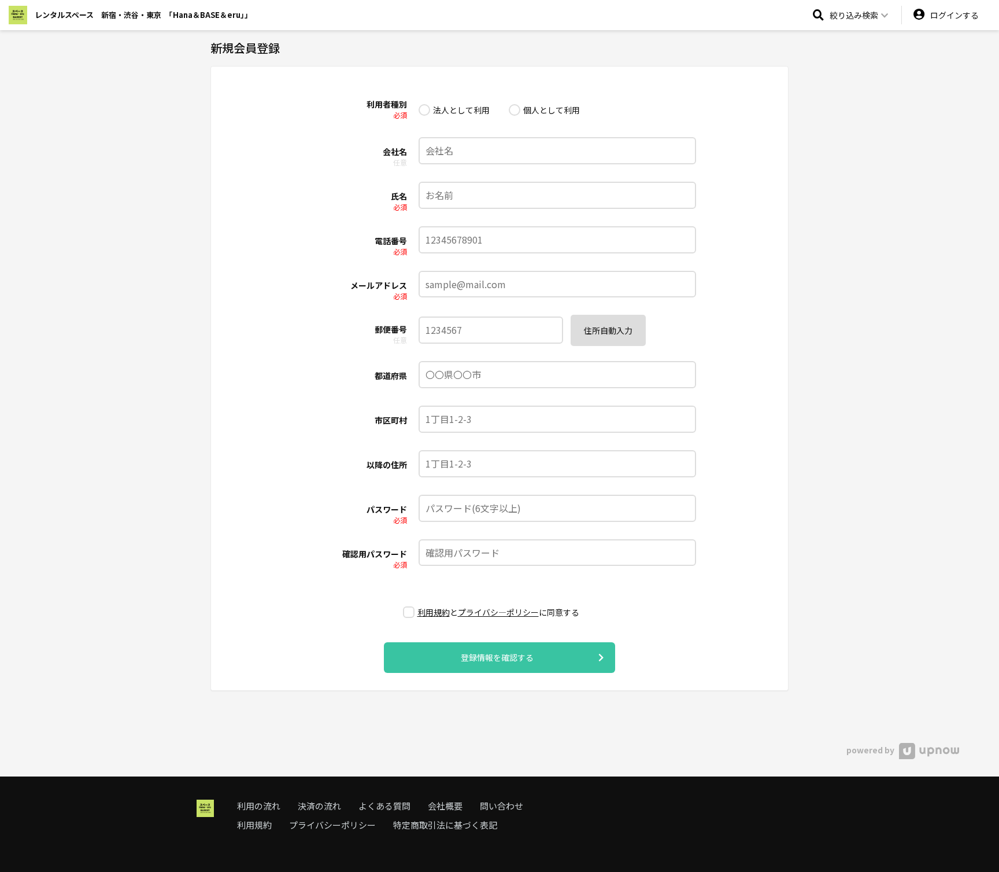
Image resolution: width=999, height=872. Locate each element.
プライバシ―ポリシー (498, 612)
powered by (871, 750)
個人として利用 (551, 110)
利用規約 (433, 612)
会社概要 (445, 806)
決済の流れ (319, 806)
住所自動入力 (608, 330)
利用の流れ (258, 806)
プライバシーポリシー (332, 825)
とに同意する (498, 612)
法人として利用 (461, 110)
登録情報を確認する (497, 657)
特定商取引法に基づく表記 (445, 825)
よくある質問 (384, 806)
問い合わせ (501, 806)
